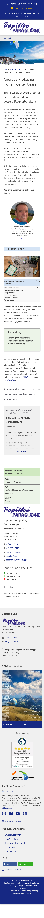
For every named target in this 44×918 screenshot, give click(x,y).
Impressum (15, 891)
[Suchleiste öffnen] (39, 38)
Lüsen (18, 16)
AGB (8, 891)
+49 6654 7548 (12, 548)
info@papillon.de (13, 552)
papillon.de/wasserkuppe (16, 559)
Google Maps (11, 556)
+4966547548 (28, 377)
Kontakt (28, 893)
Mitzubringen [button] (16, 249)
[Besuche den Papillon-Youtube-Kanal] (19, 813)
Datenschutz (25, 891)
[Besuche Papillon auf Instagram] (5, 813)
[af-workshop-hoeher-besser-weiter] (22, 266)
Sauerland (15, 13)
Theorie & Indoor (17, 69)
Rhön (7, 13)
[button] (10, 864)
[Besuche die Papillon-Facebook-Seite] (12, 813)
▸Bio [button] (21, 238)
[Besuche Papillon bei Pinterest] (26, 813)
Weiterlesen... (7, 808)
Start (6, 69)
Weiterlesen (22, 451)
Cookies (34, 891)
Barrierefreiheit (18, 893)
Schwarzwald (26, 13)
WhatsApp (11, 380)
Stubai (35, 13)
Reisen (25, 16)
